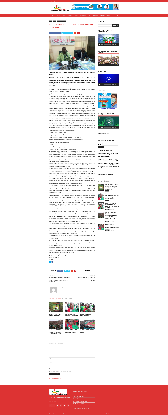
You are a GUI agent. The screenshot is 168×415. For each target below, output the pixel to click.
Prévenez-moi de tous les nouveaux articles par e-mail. (60, 371)
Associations (95, 15)
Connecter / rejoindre (62, 1)
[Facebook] (111, 1)
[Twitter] (115, 1)
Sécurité (76, 15)
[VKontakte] (118, 1)
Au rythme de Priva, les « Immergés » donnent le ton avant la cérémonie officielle (87, 331)
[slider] (107, 44)
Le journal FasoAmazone (81, 1)
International (102, 15)
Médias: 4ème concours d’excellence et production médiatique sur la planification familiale (86, 279)
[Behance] (110, 1)
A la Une (51, 15)
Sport (90, 15)
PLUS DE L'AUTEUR (67, 299)
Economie (108, 15)
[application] (108, 40)
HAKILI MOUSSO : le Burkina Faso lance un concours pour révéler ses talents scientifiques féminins (56, 314)
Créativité (70, 15)
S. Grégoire (52, 30)
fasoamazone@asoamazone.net (63, 401)
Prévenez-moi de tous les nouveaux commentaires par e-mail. (62, 368)
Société (64, 15)
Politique (58, 15)
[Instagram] (113, 1)
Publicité (73, 1)
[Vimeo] (116, 1)
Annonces (69, 1)
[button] (117, 15)
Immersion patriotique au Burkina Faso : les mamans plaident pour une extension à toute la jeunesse (72, 331)
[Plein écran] (117, 44)
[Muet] (115, 44)
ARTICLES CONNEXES (55, 299)
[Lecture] (99, 44)
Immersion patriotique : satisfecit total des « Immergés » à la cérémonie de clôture (86, 314)
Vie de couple (83, 15)
